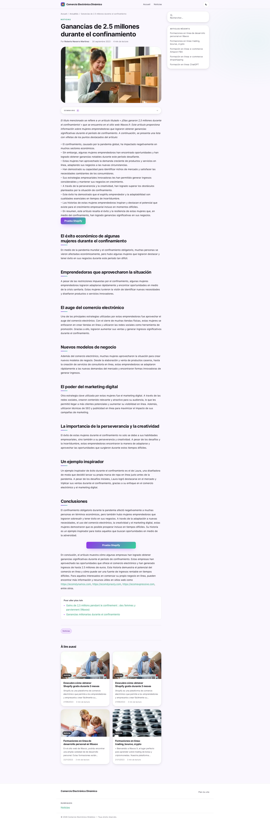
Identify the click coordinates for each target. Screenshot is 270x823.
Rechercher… (176, 18)
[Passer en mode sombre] (206, 4)
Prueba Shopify (73, 220)
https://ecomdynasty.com (106, 584)
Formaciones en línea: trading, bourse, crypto (185, 42)
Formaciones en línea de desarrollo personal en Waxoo (187, 34)
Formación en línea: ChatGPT (184, 64)
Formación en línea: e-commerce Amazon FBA (186, 50)
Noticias (158, 4)
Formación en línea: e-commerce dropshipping (186, 58)
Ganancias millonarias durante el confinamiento (93, 614)
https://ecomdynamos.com (76, 584)
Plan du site (203, 792)
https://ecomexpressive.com (138, 584)
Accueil (146, 4)
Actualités (74, 14)
